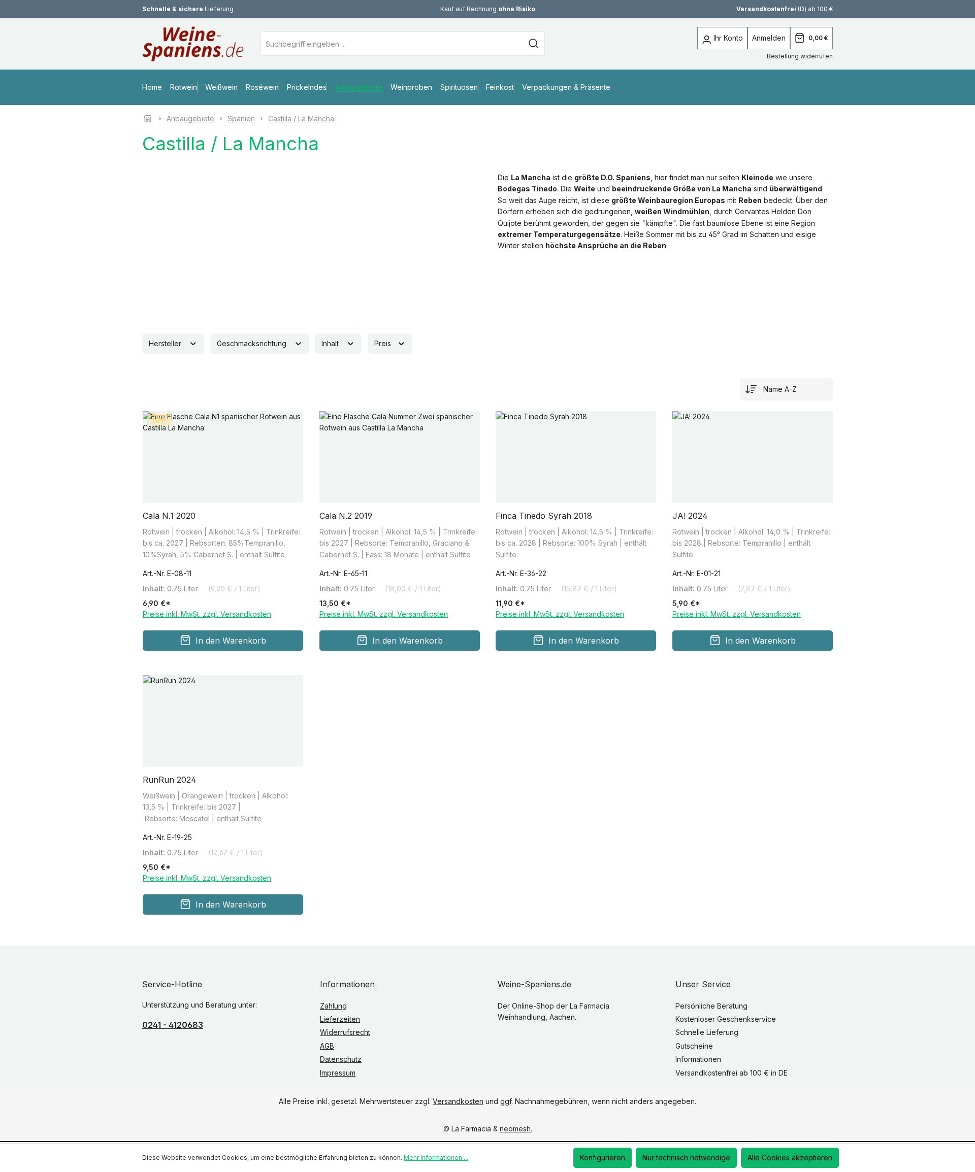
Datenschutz (341, 1059)
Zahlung (333, 1005)
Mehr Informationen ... (436, 1157)
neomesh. (516, 1129)
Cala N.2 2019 (345, 516)
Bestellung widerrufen (800, 56)
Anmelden (769, 38)
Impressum (337, 1072)
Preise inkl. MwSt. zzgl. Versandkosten (207, 614)
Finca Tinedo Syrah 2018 (544, 516)
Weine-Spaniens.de (534, 984)
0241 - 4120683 (172, 1025)
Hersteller (166, 343)
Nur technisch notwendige (686, 1157)
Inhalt (331, 343)
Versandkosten (458, 1101)
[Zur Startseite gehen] (177, 43)
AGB (327, 1046)
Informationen (347, 984)
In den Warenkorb (231, 640)
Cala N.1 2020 (169, 516)
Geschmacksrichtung (252, 343)
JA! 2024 (690, 516)
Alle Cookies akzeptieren (790, 1157)
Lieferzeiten (340, 1019)
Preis (383, 343)
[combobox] (392, 43)
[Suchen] (534, 43)
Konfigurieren (602, 1157)
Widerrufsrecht (345, 1032)
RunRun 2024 (170, 780)
